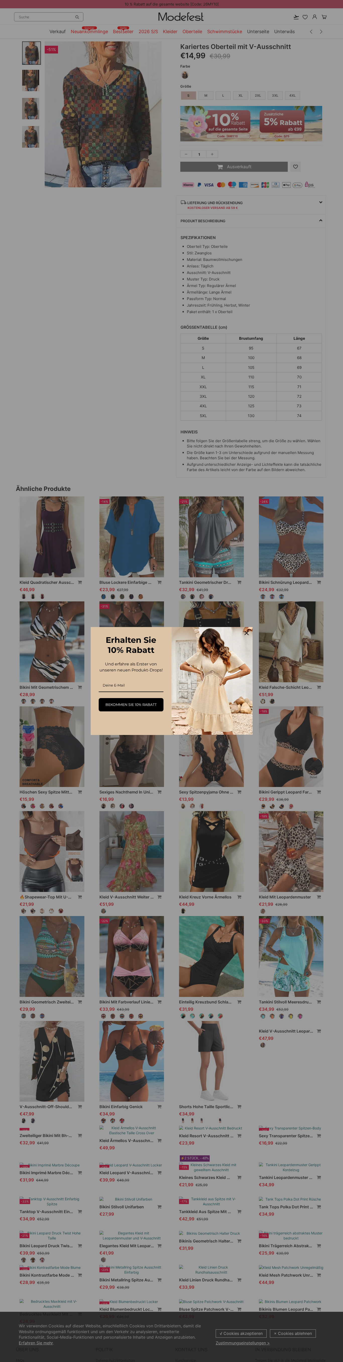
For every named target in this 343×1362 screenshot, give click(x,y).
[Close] (247, 633)
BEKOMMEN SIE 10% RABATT (131, 704)
